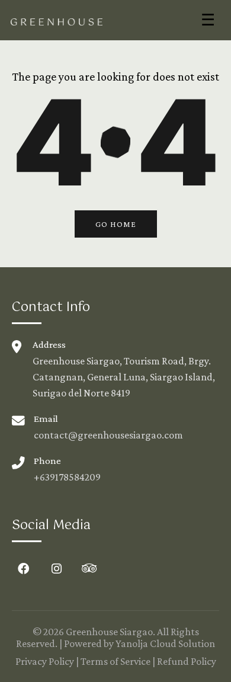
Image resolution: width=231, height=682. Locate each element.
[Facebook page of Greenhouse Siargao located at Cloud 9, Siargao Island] (24, 569)
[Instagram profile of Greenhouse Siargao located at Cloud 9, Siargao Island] (56, 569)
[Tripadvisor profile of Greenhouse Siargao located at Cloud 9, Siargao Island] (89, 569)
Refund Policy (186, 661)
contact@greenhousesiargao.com (108, 435)
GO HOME (115, 224)
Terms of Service (115, 661)
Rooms (31, 51)
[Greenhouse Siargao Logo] (56, 20)
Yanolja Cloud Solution (165, 643)
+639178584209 (67, 477)
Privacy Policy (44, 661)
